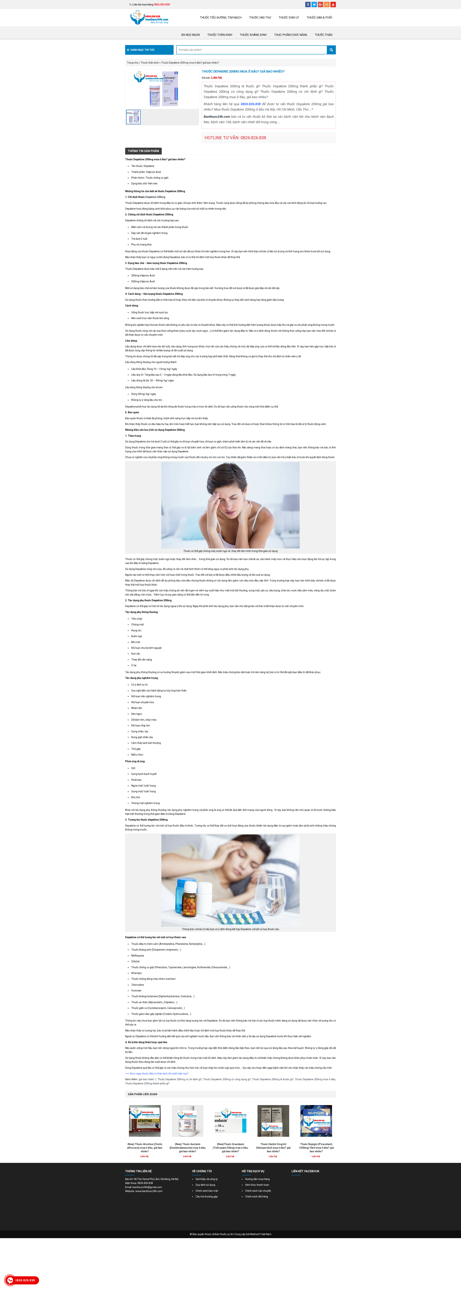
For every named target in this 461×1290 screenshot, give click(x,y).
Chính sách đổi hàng (256, 1196)
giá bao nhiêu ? (147, 1079)
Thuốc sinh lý (289, 17)
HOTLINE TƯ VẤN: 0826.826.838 (235, 137)
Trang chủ (132, 62)
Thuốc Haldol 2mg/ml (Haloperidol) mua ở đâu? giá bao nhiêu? (273, 1148)
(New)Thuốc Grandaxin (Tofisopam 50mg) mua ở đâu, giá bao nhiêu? (230, 1148)
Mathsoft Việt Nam (260, 1234)
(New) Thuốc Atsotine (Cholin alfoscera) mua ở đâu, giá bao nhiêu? (144, 1148)
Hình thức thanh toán (257, 1184)
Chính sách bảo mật (207, 1190)
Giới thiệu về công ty (207, 1179)
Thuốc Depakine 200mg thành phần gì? (147, 1083)
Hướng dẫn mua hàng (257, 1179)
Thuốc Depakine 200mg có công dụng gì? (227, 1079)
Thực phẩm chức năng (290, 35)
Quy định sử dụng (205, 1184)
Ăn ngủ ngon (190, 35)
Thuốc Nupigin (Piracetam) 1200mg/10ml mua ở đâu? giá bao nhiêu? (316, 1148)
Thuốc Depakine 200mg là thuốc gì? (272, 1079)
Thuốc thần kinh (219, 35)
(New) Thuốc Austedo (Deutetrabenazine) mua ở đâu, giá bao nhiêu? (187, 1148)
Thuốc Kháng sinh (253, 35)
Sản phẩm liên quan (142, 1094)
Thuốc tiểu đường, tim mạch (220, 17)
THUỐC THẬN (323, 35)
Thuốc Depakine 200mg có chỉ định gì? (180, 1079)
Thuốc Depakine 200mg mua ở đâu (315, 1079)
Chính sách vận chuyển (258, 1190)
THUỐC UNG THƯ (260, 17)
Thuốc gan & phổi (319, 17)
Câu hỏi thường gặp (207, 1196)
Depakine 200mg (155, 197)
